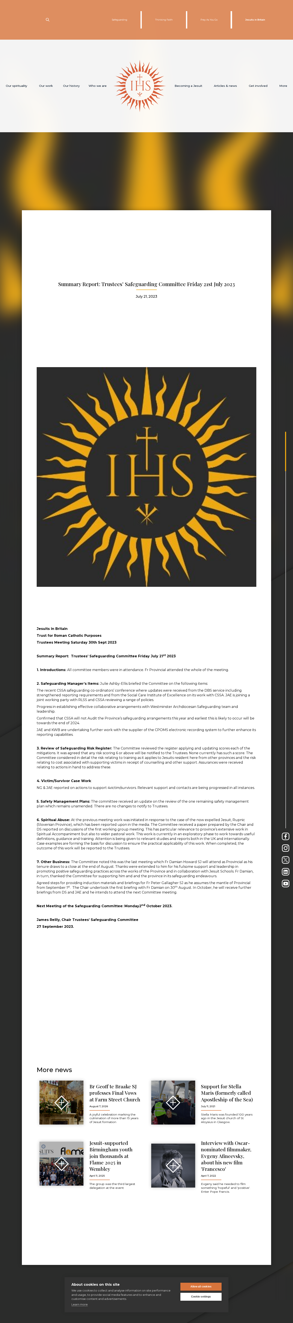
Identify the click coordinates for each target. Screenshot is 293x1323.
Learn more (79, 1304)
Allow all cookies (200, 1286)
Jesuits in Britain (255, 19)
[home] (139, 86)
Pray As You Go (209, 19)
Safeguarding (119, 19)
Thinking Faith (164, 19)
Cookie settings (201, 1296)
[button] (16, 86)
